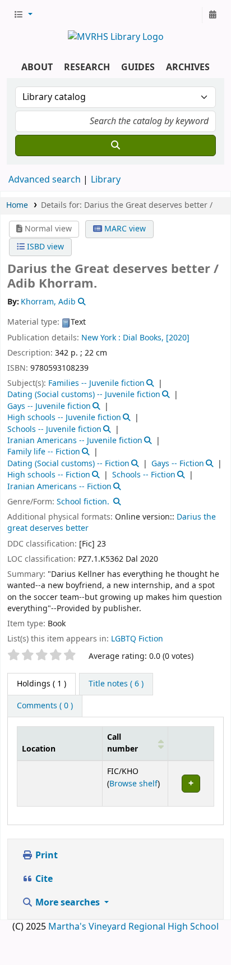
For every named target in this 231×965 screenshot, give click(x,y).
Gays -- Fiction (177, 464)
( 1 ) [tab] (41, 684)
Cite (43, 879)
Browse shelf (133, 784)
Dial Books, (143, 338)
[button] (23, 15)
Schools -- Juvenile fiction (54, 429)
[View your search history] (212, 15)
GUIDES (138, 67)
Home (17, 205)
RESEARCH (87, 67)
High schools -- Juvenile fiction (64, 418)
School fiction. (83, 502)
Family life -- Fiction (43, 452)
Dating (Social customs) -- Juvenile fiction (83, 394)
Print (45, 855)
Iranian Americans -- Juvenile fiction (74, 441)
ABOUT (37, 67)
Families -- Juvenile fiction (96, 383)
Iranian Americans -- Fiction (59, 487)
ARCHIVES (188, 67)
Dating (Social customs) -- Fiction (68, 464)
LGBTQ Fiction (137, 639)
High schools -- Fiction (48, 475)
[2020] (178, 338)
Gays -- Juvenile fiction (49, 406)
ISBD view (44, 247)
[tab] (116, 684)
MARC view (124, 229)
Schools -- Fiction (143, 475)
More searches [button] (67, 902)
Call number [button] (122, 743)
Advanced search (44, 179)
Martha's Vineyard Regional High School (133, 927)
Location (39, 749)
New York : (101, 338)
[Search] (115, 145)
